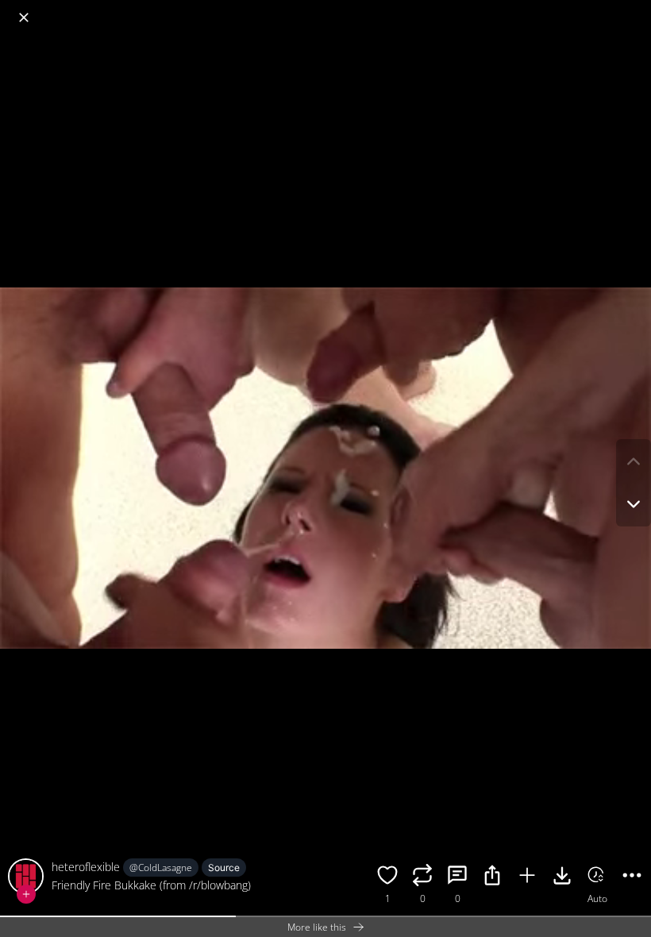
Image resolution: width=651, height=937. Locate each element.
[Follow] (26, 894)
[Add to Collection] (527, 877)
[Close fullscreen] (24, 17)
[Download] (562, 877)
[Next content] (633, 504)
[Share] (492, 877)
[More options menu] (635, 9)
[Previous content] (633, 461)
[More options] (632, 877)
